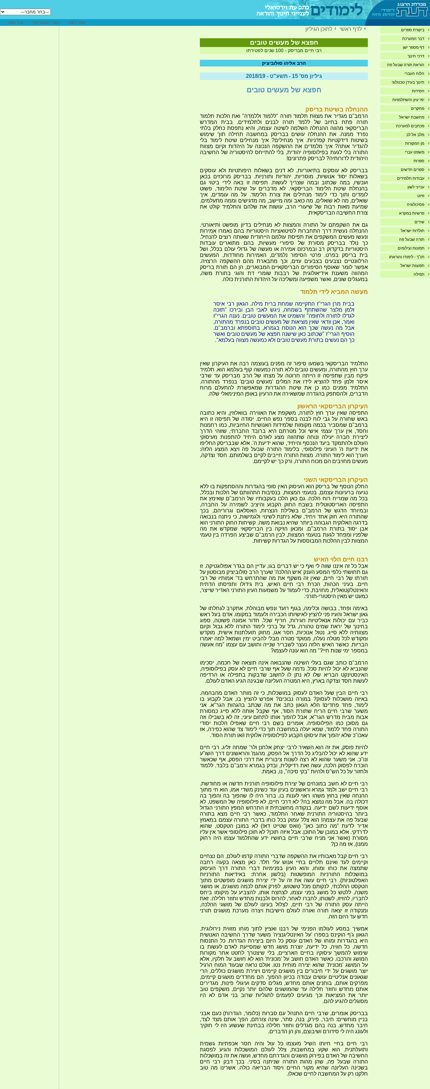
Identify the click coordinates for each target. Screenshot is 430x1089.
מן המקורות (414, 143)
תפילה (419, 274)
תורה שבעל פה (411, 239)
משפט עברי (414, 152)
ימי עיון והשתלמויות (408, 99)
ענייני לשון (415, 187)
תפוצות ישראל (412, 265)
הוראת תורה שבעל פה (405, 64)
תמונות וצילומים (411, 248)
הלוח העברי (414, 73)
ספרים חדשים (412, 169)
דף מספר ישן (413, 47)
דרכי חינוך (415, 56)
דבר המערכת (413, 38)
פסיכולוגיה (415, 204)
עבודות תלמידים (410, 178)
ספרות (419, 160)
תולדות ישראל (412, 230)
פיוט (420, 195)
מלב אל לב (415, 134)
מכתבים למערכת (410, 126)
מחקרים (417, 108)
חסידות (418, 91)
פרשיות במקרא (411, 213)
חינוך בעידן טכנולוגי (408, 82)
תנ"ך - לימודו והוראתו (406, 257)
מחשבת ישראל (411, 117)
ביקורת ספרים (412, 30)
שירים (419, 222)
